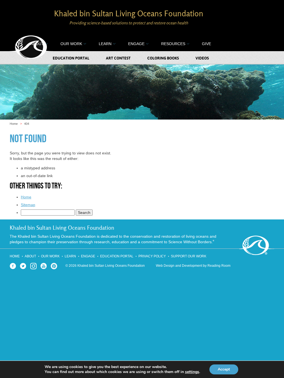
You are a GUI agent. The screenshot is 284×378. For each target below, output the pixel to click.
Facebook (13, 266)
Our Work (71, 44)
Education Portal (71, 58)
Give (206, 44)
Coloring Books (163, 58)
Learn (105, 44)
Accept (224, 369)
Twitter (23, 266)
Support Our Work (188, 256)
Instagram (33, 266)
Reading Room (218, 265)
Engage (136, 44)
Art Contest (118, 58)
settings (192, 371)
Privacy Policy (152, 256)
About (37, 44)
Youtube (43, 266)
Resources (173, 44)
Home (14, 123)
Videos (202, 58)
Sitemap (28, 205)
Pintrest (54, 266)
